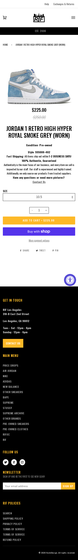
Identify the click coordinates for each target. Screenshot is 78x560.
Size (5, 191)
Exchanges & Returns (63, 4)
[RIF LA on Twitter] (6, 462)
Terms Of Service (14, 529)
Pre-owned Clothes (15, 429)
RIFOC (6, 434)
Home (5, 44)
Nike (5, 376)
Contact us (13, 343)
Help (46, 4)
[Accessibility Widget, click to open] (70, 280)
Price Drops (10, 365)
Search (7, 513)
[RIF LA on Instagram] (22, 462)
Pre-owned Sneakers (16, 424)
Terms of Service (14, 534)
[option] (39, 31)
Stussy (7, 408)
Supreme (8, 402)
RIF (4, 440)
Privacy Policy (12, 524)
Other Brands (12, 418)
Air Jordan (9, 371)
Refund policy (12, 540)
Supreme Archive (13, 413)
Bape (6, 397)
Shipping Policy (13, 518)
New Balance (11, 387)
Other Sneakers (13, 392)
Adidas (7, 381)
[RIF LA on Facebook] (14, 462)
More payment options (39, 240)
